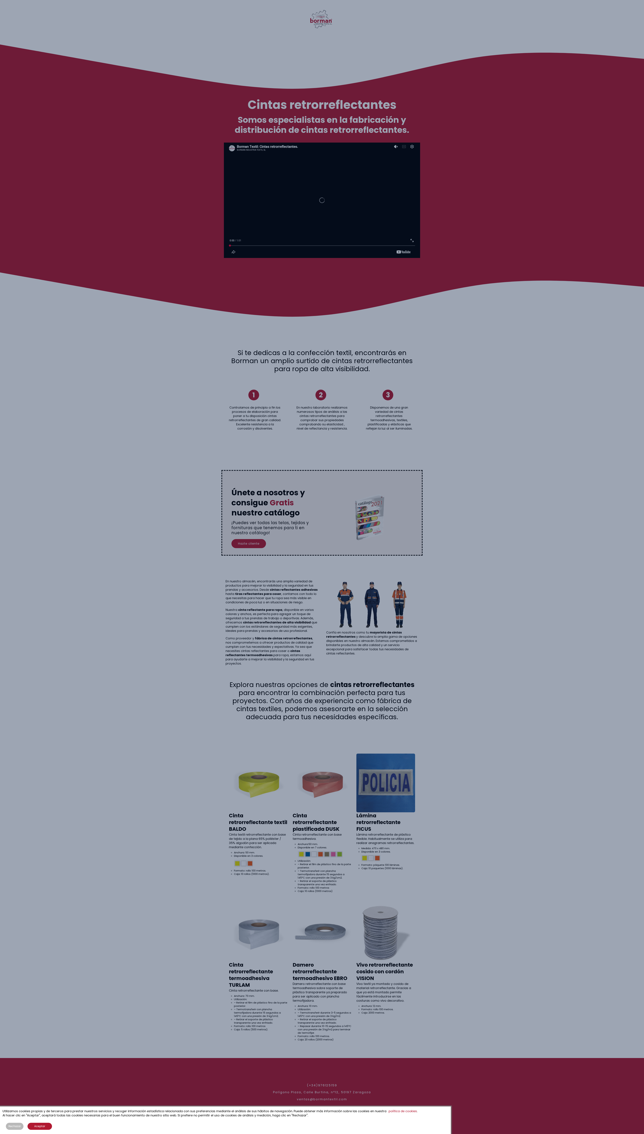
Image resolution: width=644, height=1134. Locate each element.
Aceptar (39, 1126)
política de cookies (403, 1111)
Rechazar (14, 1126)
